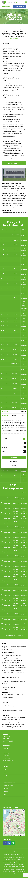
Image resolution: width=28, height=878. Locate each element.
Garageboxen (7, 779)
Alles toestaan (14, 457)
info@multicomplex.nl (8, 760)
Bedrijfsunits (6, 775)
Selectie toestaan (14, 461)
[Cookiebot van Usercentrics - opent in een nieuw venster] (20, 411)
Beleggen (6, 791)
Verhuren (6, 788)
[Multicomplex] (9, 2)
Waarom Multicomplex (8, 785)
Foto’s (5, 797)
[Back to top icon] (14, 851)
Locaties (5, 772)
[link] (14, 174)
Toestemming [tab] (5, 415)
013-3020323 (7, 758)
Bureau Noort (17, 856)
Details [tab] (14, 415)
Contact (5, 800)
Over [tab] (23, 415)
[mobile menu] (26, 2)
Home (5, 769)
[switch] (24, 443)
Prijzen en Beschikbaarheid (9, 782)
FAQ (5, 794)
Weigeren (14, 465)
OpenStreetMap (17, 835)
